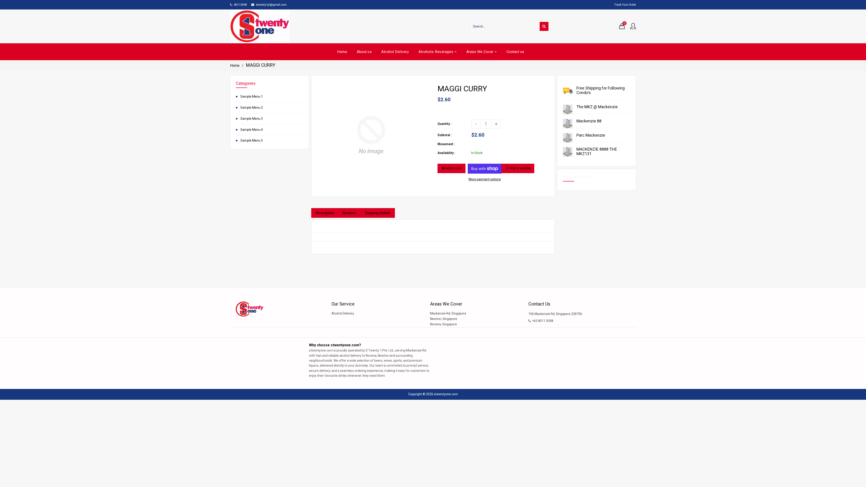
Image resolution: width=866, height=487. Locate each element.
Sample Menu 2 (251, 107)
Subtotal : (445, 135)
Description (325, 213)
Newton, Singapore (443, 319)
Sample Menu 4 (251, 129)
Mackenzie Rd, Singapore (448, 313)
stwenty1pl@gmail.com (271, 4)
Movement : (446, 144)
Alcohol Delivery (343, 313)
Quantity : (444, 124)
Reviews (349, 213)
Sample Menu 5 (251, 140)
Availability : (446, 153)
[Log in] (633, 26)
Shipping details (378, 213)
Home (235, 65)
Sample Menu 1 (251, 96)
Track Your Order (625, 4)
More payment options (485, 179)
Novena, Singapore (443, 324)
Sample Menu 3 (251, 118)
